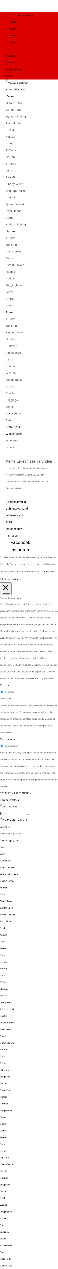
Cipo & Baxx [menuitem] (6, 901)
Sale (9, 420)
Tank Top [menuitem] (4, 1070)
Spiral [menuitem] (3, 1036)
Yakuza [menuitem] (3, 935)
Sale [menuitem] (2, 1252)
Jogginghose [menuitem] (6, 1110)
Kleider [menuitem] (3, 1198)
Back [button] (2, 894)
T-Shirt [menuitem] (3, 1063)
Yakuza (10, 136)
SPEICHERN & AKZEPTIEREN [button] (15, 793)
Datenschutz (14, 528)
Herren (10, 157)
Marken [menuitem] (3, 887)
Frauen (10, 143)
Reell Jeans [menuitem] (5, 1029)
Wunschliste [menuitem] (6, 1265)
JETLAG (11, 170)
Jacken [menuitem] (3, 1083)
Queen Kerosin (16, 204)
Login (8, 49)
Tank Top (12, 244)
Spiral (10, 217)
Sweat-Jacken (15, 265)
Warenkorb (10, 56)
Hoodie (10, 271)
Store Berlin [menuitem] (5, 1259)
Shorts (10, 298)
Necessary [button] (5, 685)
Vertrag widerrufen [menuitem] (9, 874)
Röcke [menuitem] (3, 1218)
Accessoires (14, 413)
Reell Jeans (13, 211)
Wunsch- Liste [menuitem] (7, 867)
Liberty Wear (14, 184)
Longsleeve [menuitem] (5, 1076)
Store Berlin (14, 427)
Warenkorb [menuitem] (5, 860)
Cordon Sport (14, 109)
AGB (9, 522)
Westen (11, 373)
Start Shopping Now (9, 840)
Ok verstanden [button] (48, 571)
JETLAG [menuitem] (4, 989)
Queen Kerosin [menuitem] (7, 1022)
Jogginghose (14, 285)
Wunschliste (14, 433)
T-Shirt (10, 238)
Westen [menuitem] (3, 1205)
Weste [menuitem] (3, 1130)
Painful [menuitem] (3, 1016)
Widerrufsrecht (15, 515)
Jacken (10, 258)
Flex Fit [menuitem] (3, 995)
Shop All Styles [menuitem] (7, 881)
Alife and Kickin (16, 190)
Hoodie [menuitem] (3, 1097)
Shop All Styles (16, 89)
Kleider (10, 366)
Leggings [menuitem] (4, 1232)
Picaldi (10, 130)
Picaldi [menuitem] (3, 928)
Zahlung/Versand (17, 508)
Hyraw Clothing (16, 116)
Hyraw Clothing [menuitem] (7, 914)
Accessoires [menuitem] (6, 1245)
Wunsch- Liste (12, 63)
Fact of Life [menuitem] (5, 921)
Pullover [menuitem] (4, 1103)
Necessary (9, 692)
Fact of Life (13, 123)
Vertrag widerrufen (13, 69)
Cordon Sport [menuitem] (6, 908)
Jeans (10, 292)
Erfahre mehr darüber (10, 579)
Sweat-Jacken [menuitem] (7, 1090)
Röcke (10, 386)
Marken (11, 96)
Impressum (13, 535)
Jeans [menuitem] (3, 1117)
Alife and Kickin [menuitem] (7, 1009)
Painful (10, 197)
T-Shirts (11, 150)
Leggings (12, 400)
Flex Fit (11, 177)
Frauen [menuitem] (3, 948)
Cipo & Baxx (14, 103)
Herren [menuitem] (3, 968)
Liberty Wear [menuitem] (6, 1002)
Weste (10, 305)
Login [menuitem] (2, 854)
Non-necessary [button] (7, 739)
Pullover (11, 278)
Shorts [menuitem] (3, 1124)
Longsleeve (13, 251)
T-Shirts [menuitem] (4, 962)
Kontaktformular (16, 501)
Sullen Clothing (16, 224)
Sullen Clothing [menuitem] (7, 1043)
